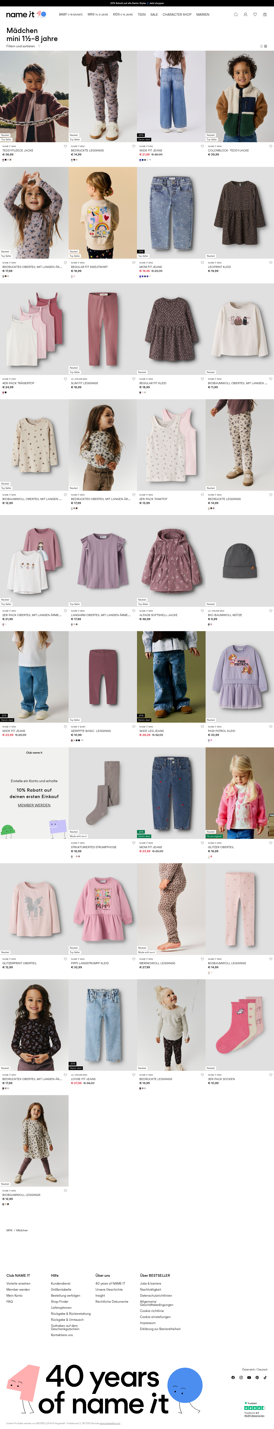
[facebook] (233, 1377)
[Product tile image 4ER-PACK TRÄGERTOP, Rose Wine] (34, 329)
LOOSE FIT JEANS (83, 1079)
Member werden (18, 1289)
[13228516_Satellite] (72, 856)
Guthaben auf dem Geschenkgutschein (65, 1327)
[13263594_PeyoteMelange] (8, 276)
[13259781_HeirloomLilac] (209, 740)
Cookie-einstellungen (155, 1317)
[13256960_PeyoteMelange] (145, 392)
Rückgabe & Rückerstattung (71, 1314)
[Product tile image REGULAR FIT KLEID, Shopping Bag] (171, 329)
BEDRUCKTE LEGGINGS (87, 150)
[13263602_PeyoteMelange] (77, 159)
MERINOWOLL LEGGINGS (157, 963)
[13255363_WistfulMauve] (3, 159)
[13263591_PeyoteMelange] (6, 1204)
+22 (82, 740)
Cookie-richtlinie (152, 1311)
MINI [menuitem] (98, 14)
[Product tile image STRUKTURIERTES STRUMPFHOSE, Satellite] (103, 793)
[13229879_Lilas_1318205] (3, 624)
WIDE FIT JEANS (150, 150)
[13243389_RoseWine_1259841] (3, 392)
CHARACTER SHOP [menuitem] (177, 14)
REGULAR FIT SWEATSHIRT (89, 267)
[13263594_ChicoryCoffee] (6, 276)
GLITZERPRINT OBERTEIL (19, 963)
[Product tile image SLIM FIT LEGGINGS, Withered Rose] (103, 329)
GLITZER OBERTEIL (221, 847)
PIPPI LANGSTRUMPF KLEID (90, 963)
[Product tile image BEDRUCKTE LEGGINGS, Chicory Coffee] (171, 1025)
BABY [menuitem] (71, 14)
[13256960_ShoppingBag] (140, 392)
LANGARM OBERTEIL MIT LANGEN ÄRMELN (101, 615)
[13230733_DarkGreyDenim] (145, 160)
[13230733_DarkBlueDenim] (143, 160)
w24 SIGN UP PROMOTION (22, 750)
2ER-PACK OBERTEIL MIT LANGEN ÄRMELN (32, 615)
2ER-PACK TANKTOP (153, 499)
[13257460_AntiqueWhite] (211, 972)
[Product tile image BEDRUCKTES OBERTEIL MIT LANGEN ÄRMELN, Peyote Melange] (103, 445)
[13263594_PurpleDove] (3, 276)
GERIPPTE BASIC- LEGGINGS (91, 731)
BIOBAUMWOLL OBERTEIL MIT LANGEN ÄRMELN (36, 499)
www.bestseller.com (109, 1423)
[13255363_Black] (6, 159)
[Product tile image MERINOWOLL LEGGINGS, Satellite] (171, 909)
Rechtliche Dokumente (111, 1301)
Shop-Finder (59, 1301)
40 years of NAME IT (110, 1283)
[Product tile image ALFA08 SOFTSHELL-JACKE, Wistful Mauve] (171, 561)
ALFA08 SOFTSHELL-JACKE (158, 615)
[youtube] (249, 1377)
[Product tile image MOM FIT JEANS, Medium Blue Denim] (171, 212)
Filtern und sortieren (20, 46)
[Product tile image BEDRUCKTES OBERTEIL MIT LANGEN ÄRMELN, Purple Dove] (34, 212)
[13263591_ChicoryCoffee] (8, 1204)
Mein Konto (14, 1295)
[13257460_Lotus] (209, 972)
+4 (150, 160)
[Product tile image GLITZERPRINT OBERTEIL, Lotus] (34, 909)
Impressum (148, 1323)
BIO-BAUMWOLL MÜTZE (225, 615)
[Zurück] (3, 96)
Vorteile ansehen (18, 1283)
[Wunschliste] (255, 14)
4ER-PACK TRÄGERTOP (18, 383)
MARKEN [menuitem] (202, 14)
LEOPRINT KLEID (219, 267)
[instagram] (241, 1377)
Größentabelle (61, 1289)
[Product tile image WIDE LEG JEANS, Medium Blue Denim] (171, 677)
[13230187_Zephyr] (211, 624)
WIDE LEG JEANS (151, 731)
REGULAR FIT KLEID (152, 383)
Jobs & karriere (150, 1283)
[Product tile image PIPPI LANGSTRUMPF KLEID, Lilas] (103, 909)
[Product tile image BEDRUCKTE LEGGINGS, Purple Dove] (103, 96)
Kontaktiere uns (62, 1335)
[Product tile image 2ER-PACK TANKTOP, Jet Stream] (171, 445)
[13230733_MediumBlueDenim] (140, 160)
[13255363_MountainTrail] (11, 159)
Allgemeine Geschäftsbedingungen (156, 1303)
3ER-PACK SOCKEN (221, 1079)
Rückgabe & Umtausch (67, 1320)
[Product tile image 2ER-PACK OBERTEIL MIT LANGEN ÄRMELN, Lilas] (34, 561)
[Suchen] (236, 14)
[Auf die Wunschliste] (65, 146)
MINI (9, 1230)
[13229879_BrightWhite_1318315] (6, 624)
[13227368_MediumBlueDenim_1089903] (143, 276)
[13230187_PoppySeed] (209, 624)
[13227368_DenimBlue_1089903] (145, 276)
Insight (100, 1295)
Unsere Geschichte (109, 1289)
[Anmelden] (245, 14)
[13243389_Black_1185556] (6, 392)
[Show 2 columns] (262, 46)
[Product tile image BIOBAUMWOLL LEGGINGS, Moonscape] (34, 1141)
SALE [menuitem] (154, 14)
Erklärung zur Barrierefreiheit (160, 1329)
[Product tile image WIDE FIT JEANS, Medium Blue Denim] (171, 96)
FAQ (9, 1301)
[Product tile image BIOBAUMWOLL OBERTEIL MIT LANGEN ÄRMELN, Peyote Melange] (34, 445)
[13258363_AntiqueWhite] (209, 856)
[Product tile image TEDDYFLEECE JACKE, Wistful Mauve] (34, 96)
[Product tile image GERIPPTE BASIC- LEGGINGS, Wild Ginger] (103, 677)
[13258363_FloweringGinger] (211, 856)
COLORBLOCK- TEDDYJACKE (228, 150)
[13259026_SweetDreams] (74, 276)
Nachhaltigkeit (150, 1289)
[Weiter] (65, 96)
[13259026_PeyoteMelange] (72, 276)
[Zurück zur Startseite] (26, 14)
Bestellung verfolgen (65, 1295)
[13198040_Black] (79, 740)
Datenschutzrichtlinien (156, 1295)
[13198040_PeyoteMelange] (74, 740)
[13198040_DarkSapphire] (77, 740)
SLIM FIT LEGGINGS (84, 383)
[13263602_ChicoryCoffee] (74, 159)
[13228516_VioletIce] (77, 856)
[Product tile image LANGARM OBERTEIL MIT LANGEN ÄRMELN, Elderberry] (103, 561)
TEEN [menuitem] (142, 14)
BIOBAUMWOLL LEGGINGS (227, 963)
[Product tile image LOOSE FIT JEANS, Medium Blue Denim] (103, 1025)
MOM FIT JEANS (150, 267)
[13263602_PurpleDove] (72, 159)
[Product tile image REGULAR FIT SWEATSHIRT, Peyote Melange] (103, 212)
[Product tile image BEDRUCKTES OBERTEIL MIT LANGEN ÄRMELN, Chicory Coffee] (34, 1025)
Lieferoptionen (61, 1308)
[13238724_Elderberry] (72, 624)
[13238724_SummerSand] (74, 624)
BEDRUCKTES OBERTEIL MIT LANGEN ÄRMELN (34, 267)
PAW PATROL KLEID (221, 731)
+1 (149, 276)
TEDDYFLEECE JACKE (17, 150)
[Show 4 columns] (266, 46)
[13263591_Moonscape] (3, 1204)
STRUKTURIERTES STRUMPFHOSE (94, 847)
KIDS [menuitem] (123, 14)
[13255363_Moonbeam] (8, 159)
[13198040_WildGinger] (72, 740)
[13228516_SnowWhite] (74, 856)
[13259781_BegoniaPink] (211, 740)
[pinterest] (257, 1377)
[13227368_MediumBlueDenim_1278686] (148, 276)
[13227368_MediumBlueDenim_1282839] (140, 276)
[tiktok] (265, 1377)
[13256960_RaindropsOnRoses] (143, 392)
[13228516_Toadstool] (79, 856)
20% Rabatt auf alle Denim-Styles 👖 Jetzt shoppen (137, 3)
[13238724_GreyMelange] (77, 624)
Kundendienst (60, 1283)
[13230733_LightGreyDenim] (148, 160)
